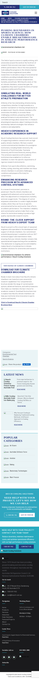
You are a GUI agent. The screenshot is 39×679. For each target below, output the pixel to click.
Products (5, 610)
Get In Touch (29, 7)
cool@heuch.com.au (14, 595)
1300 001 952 (10, 7)
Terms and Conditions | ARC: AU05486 (19, 676)
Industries (5, 615)
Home (3, 18)
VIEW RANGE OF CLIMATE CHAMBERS (18, 266)
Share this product (14, 364)
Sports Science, (8, 359)
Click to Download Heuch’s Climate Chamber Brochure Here (17, 304)
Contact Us (6, 624)
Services (5, 612)
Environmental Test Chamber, (9, 355)
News (10, 18)
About (4, 622)
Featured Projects (8, 619)
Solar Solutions (7, 617)
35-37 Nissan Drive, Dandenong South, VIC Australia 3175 (15, 587)
